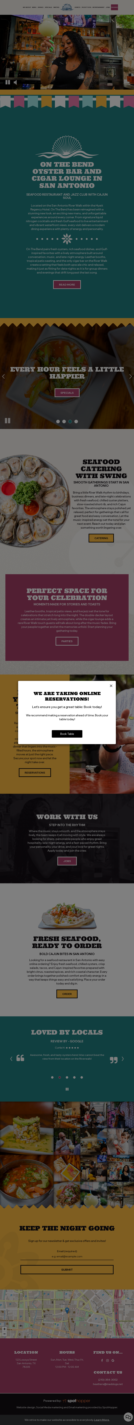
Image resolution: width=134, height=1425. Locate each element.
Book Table (67, 734)
